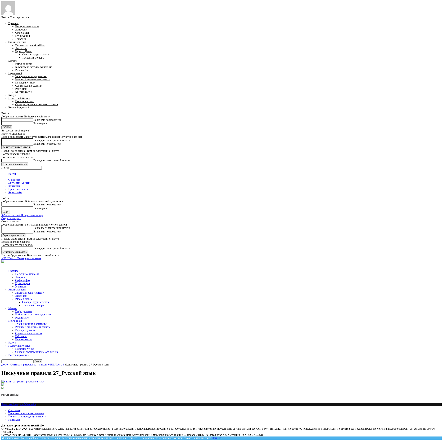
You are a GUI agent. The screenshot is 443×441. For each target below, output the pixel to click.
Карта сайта (15, 192)
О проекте (14, 179)
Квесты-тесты (23, 91)
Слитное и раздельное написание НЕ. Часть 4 (37, 364)
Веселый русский (18, 107)
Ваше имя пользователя (47, 119)
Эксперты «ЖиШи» (20, 182)
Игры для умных (25, 82)
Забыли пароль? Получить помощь (22, 215)
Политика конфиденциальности (27, 416)
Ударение (20, 38)
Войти (12, 173)
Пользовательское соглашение (26, 413)
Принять (217, 437)
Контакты (14, 185)
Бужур (12, 95)
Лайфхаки (21, 29)
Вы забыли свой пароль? (16, 130)
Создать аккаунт (11, 218)
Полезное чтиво (24, 101)
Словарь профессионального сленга (36, 104)
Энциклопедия (17, 42)
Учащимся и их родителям (31, 76)
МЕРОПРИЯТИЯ (9, 395)
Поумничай (15, 73)
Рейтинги (21, 88)
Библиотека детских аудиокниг (33, 66)
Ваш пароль (40, 123)
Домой (5, 364)
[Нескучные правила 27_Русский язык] (22, 381)
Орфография (22, 32)
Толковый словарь (33, 57)
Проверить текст (18, 189)
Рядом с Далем (23, 51)
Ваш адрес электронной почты (51, 140)
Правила (13, 23)
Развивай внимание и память (32, 79)
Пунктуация (22, 35)
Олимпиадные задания (28, 85)
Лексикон (21, 48)
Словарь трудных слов (35, 54)
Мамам (12, 60)
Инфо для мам (23, 63)
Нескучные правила (27, 26)
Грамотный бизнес (19, 98)
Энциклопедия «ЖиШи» (30, 45)
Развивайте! (22, 70)
